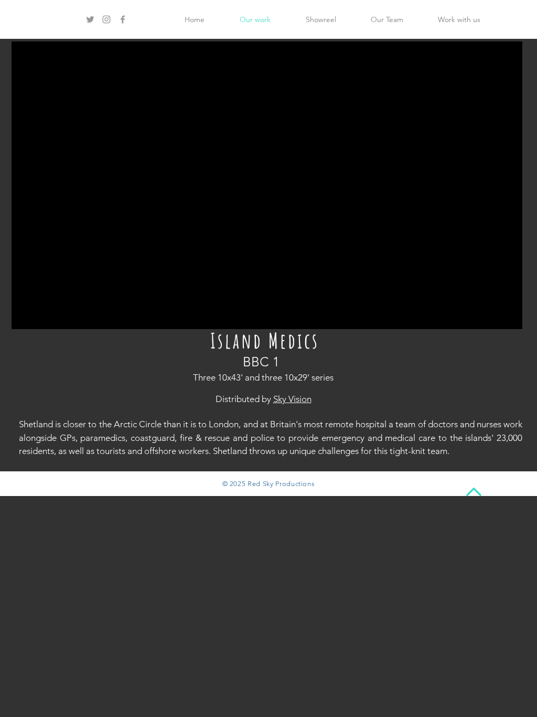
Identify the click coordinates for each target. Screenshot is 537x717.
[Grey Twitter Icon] (90, 19)
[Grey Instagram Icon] (106, 19)
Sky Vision (292, 399)
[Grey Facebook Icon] (122, 19)
